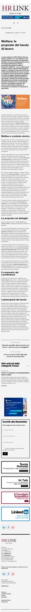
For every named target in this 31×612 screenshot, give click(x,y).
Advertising (4, 597)
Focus (3, 28)
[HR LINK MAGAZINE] (15, 9)
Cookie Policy (4, 602)
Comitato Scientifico (6, 594)
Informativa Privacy (6, 600)
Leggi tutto (4, 386)
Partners (3, 595)
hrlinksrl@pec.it (7, 555)
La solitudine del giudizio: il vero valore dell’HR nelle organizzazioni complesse (14, 375)
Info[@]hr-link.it (4, 586)
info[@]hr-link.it (7, 554)
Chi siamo (3, 592)
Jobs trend (8, 28)
